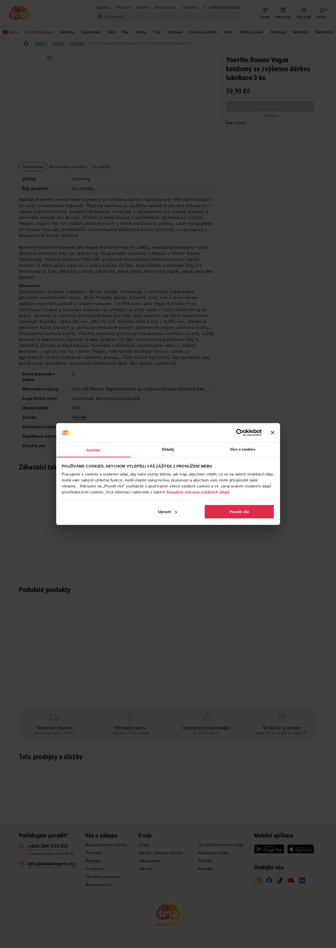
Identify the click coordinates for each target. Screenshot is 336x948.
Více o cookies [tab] (242, 449)
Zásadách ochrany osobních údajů (198, 492)
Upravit (164, 512)
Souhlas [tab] (93, 450)
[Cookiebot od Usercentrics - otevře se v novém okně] (240, 432)
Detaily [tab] (168, 449)
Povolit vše (239, 512)
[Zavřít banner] (272, 432)
